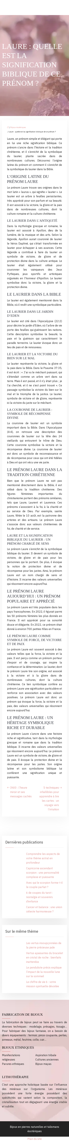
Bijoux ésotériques (18, 127)
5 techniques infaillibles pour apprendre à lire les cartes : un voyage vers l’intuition (49, 798)
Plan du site (34, 1138)
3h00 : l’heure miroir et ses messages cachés (21, 792)
